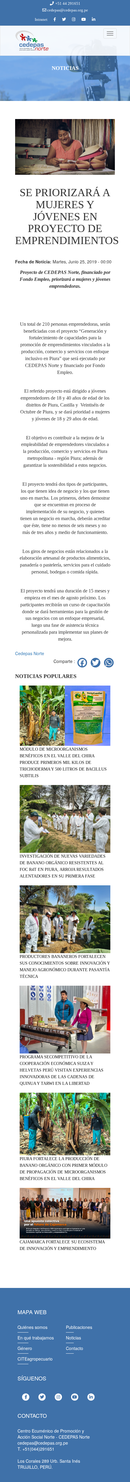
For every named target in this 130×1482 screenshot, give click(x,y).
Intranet (41, 19)
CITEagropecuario (35, 1359)
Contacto (74, 1348)
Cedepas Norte (29, 653)
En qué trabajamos (36, 1338)
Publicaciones (79, 1327)
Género (25, 1348)
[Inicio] (31, 40)
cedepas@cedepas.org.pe (67, 10)
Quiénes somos (32, 1327)
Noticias (73, 1338)
